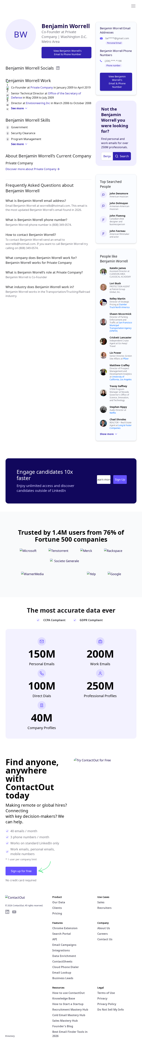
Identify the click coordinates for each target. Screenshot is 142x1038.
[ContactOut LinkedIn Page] (7, 971)
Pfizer (126, 358)
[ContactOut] (22, 6)
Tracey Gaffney (118, 386)
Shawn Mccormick (120, 314)
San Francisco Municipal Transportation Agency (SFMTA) (121, 326)
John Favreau (117, 231)
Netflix (113, 412)
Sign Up (120, 479)
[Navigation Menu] (133, 5)
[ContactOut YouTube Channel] (14, 971)
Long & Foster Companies (121, 427)
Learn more (103, 479)
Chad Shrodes (118, 419)
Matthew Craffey (120, 365)
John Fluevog (117, 215)
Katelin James (118, 268)
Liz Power (115, 352)
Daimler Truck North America (120, 306)
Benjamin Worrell (66, 26)
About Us (103, 928)
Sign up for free (21, 871)
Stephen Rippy (118, 407)
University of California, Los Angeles (121, 378)
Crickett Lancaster (120, 337)
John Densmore (119, 193)
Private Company (41, 87)
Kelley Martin (117, 298)
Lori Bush (115, 283)
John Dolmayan (119, 203)
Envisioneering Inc (38, 103)
